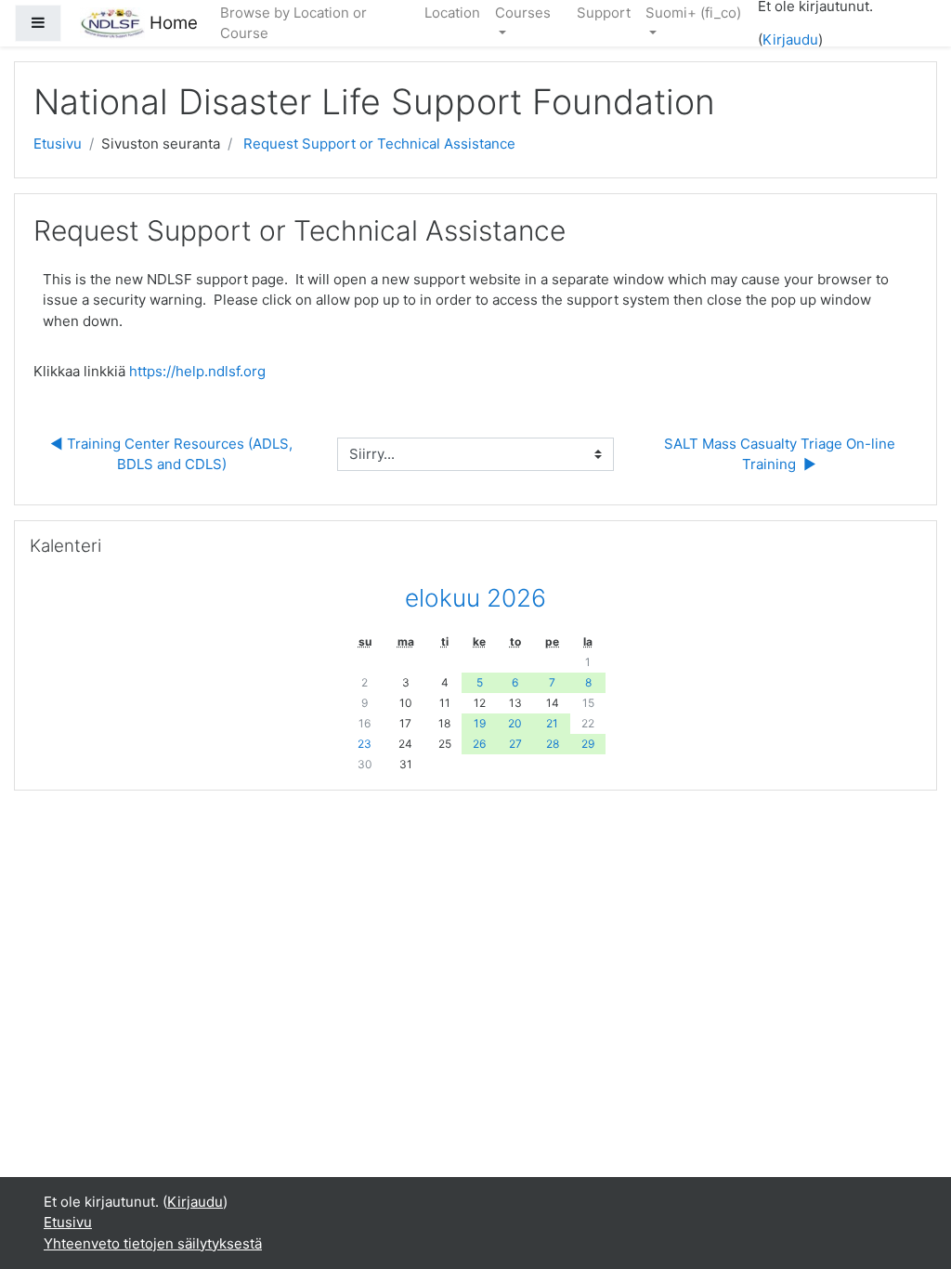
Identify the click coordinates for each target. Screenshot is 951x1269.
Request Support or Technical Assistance (379, 143)
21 (552, 723)
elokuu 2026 (475, 597)
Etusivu (57, 143)
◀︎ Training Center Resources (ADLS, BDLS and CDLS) (173, 454)
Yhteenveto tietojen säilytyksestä (153, 1243)
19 (480, 723)
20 (515, 723)
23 (364, 744)
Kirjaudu (790, 39)
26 (479, 744)
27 (515, 744)
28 (552, 744)
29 (587, 744)
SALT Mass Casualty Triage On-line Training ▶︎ (781, 454)
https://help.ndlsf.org (197, 371)
